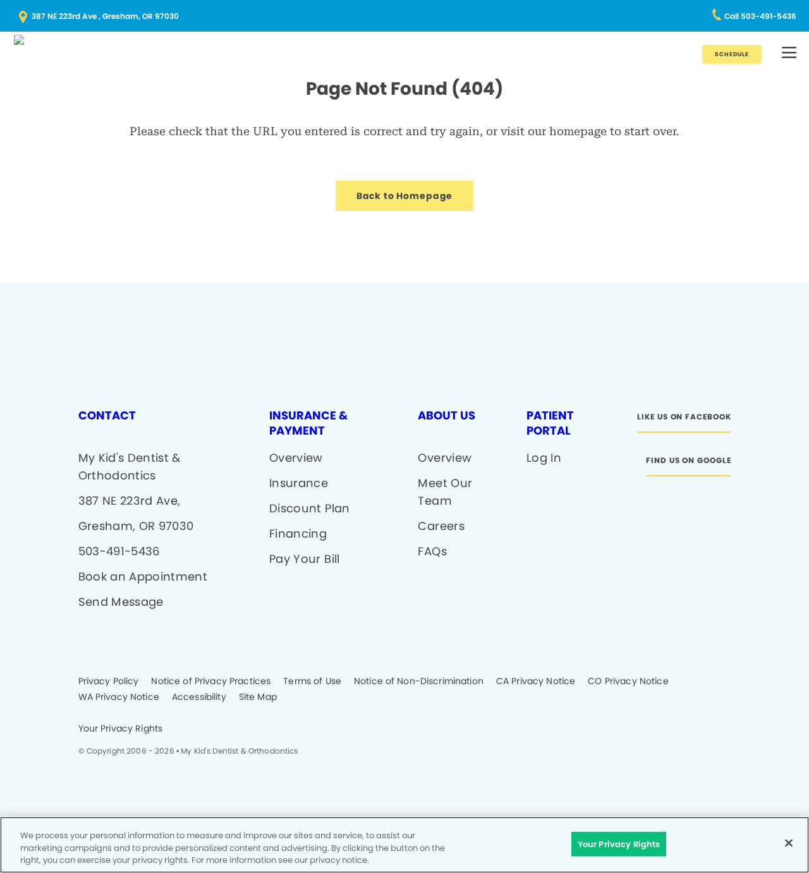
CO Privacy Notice (628, 681)
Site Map (258, 697)
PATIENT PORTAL (550, 423)
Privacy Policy (108, 681)
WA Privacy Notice (118, 697)
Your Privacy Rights (120, 729)
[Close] (789, 843)
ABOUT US (446, 415)
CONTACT (107, 415)
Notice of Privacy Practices (211, 681)
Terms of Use (312, 681)
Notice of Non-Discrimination (419, 681)
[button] (789, 53)
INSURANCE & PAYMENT (308, 423)
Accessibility (199, 697)
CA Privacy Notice (535, 681)
